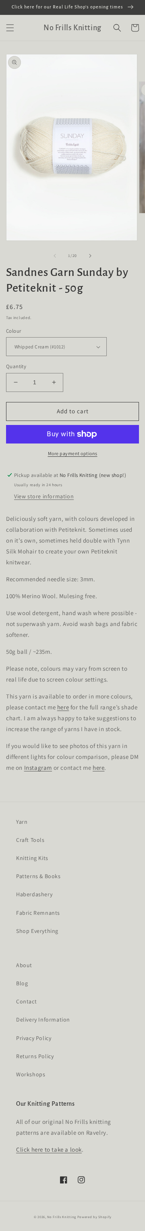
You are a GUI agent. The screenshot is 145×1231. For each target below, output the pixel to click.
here (63, 707)
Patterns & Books (38, 876)
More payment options (72, 453)
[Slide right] (90, 256)
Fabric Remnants (38, 912)
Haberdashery (34, 894)
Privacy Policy (33, 1038)
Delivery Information (43, 1019)
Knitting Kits (32, 858)
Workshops (30, 1074)
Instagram (38, 767)
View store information (44, 496)
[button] (10, 28)
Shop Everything (37, 931)
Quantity (16, 366)
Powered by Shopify (94, 1216)
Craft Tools (30, 839)
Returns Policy (35, 1056)
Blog (22, 983)
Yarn (21, 821)
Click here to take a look (49, 1149)
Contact (26, 1001)
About (24, 965)
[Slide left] (55, 256)
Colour (13, 330)
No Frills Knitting (61, 1216)
